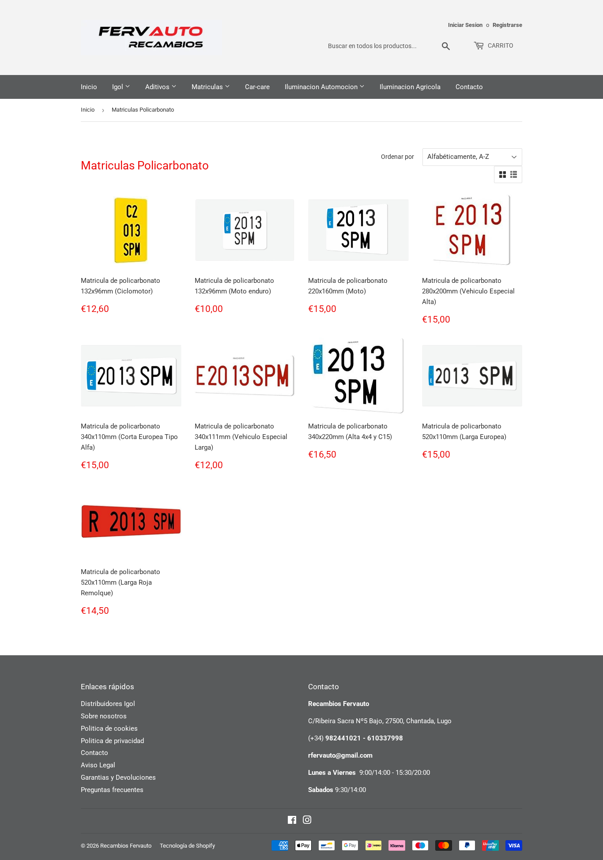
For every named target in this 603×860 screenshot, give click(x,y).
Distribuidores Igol (108, 704)
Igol (118, 87)
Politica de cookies (109, 728)
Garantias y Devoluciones (118, 777)
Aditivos (158, 87)
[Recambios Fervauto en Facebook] (292, 821)
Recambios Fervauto (125, 845)
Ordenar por (397, 156)
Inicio (89, 87)
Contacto (469, 87)
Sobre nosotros (104, 716)
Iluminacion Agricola (410, 87)
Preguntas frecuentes (112, 790)
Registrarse (507, 25)
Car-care (257, 87)
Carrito (499, 45)
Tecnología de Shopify (187, 845)
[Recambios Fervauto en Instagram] (307, 821)
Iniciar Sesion (465, 25)
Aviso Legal (98, 765)
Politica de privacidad (112, 741)
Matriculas (208, 87)
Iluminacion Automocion (322, 87)
